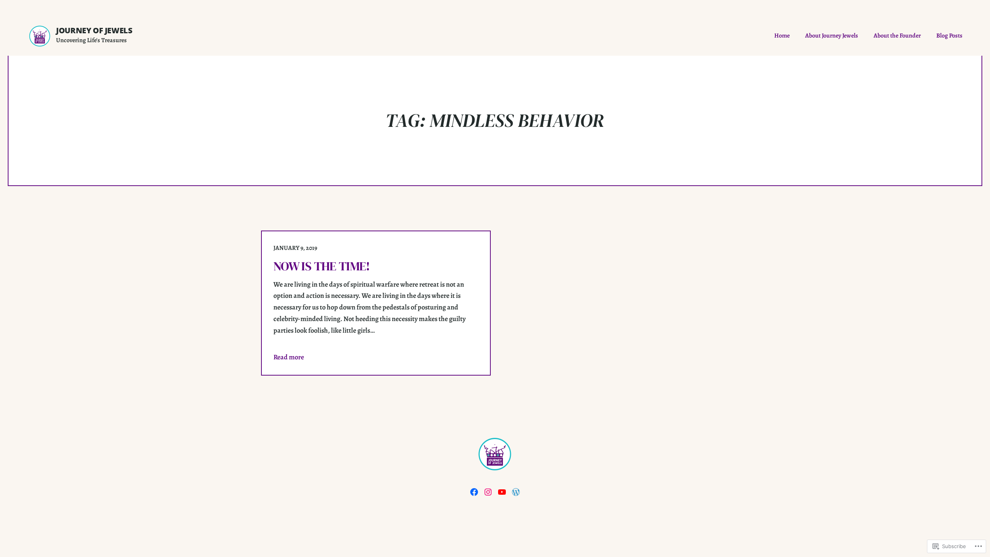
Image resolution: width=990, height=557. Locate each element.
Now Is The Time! (321, 266)
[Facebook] (474, 492)
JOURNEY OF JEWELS (94, 30)
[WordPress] (516, 492)
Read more (288, 357)
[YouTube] (502, 492)
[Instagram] (488, 492)
